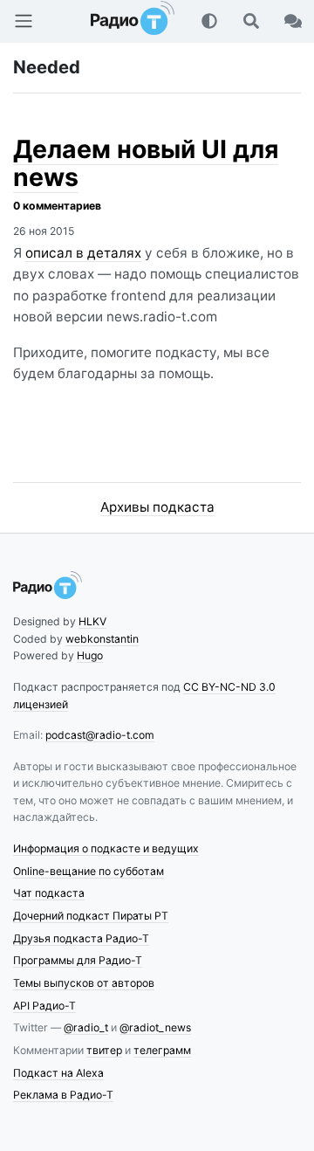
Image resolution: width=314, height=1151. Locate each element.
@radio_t (86, 1027)
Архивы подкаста (157, 507)
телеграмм (162, 1050)
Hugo (90, 655)
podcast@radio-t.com (99, 734)
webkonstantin (102, 638)
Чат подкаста (49, 892)
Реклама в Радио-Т (63, 1094)
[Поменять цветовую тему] (209, 21)
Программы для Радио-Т (77, 960)
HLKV (92, 621)
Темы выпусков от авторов (83, 982)
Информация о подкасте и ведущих (106, 848)
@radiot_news (155, 1027)
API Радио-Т (44, 1005)
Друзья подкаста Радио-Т (81, 938)
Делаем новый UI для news (145, 162)
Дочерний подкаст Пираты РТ (90, 915)
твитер (104, 1050)
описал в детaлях (83, 253)
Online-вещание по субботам (88, 871)
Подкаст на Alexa (58, 1072)
